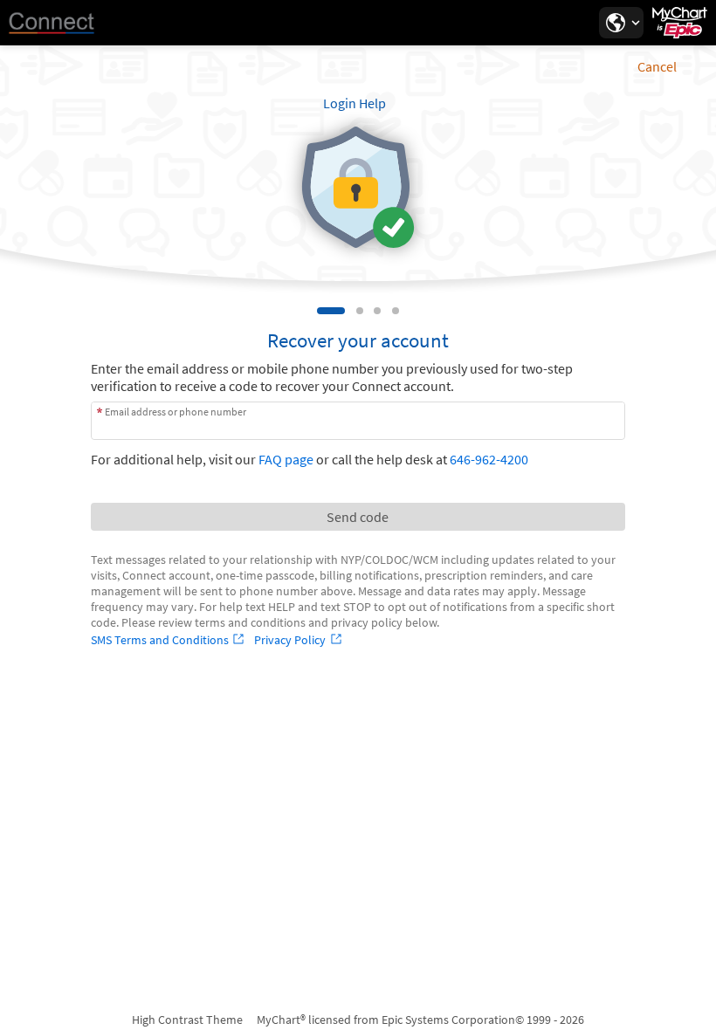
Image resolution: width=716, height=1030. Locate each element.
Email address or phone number (175, 411)
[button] (621, 22)
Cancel (657, 66)
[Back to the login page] (60, 22)
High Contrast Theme (187, 1019)
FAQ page (285, 459)
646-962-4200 (489, 459)
